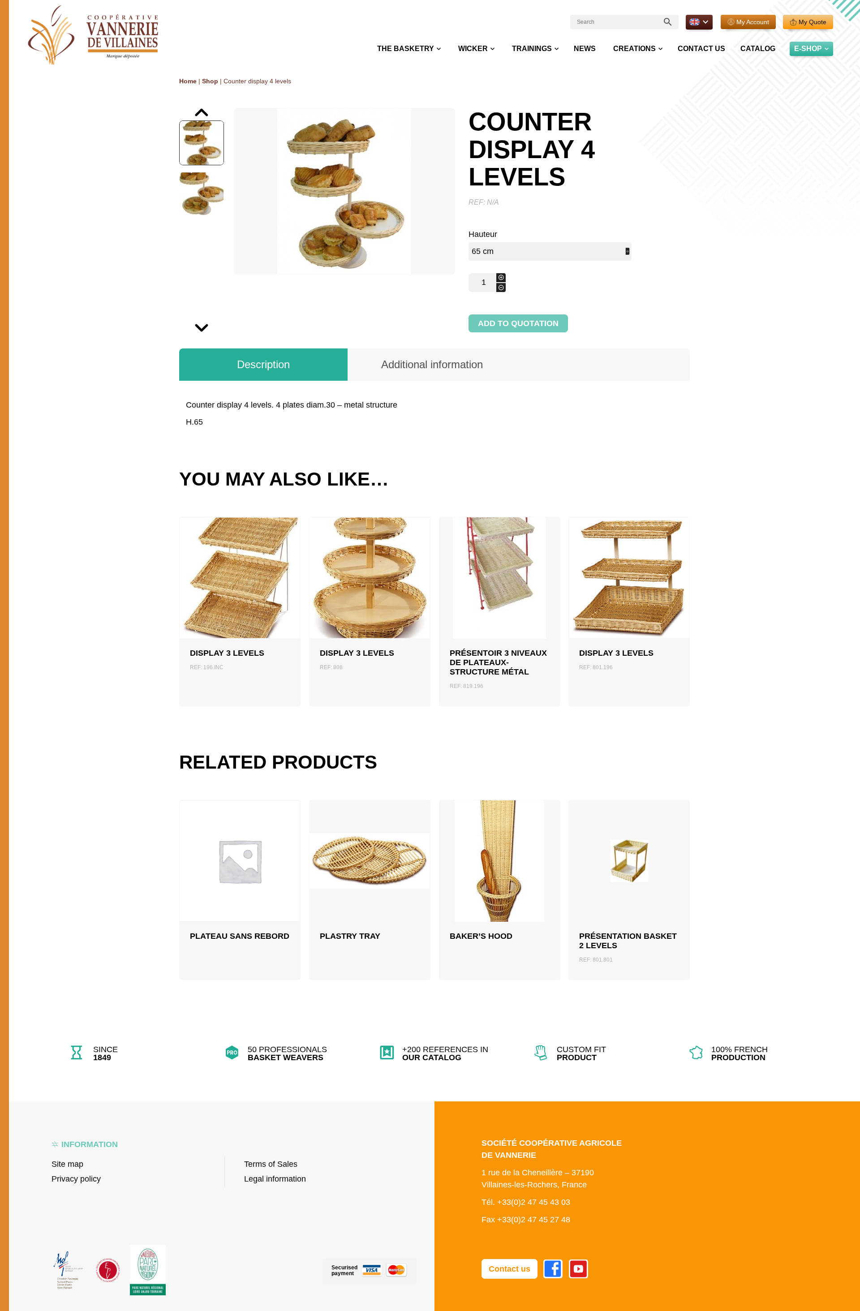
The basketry (405, 48)
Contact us (701, 48)
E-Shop (808, 48)
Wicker (473, 48)
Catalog (757, 48)
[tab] (263, 364)
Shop (210, 81)
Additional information (432, 364)
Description (263, 364)
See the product (239, 603)
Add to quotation (518, 323)
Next (180, 323)
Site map (67, 1164)
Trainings (532, 48)
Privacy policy (76, 1178)
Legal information (275, 1178)
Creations (634, 48)
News (585, 48)
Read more (240, 882)
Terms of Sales (270, 1164)
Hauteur (483, 234)
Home (188, 81)
